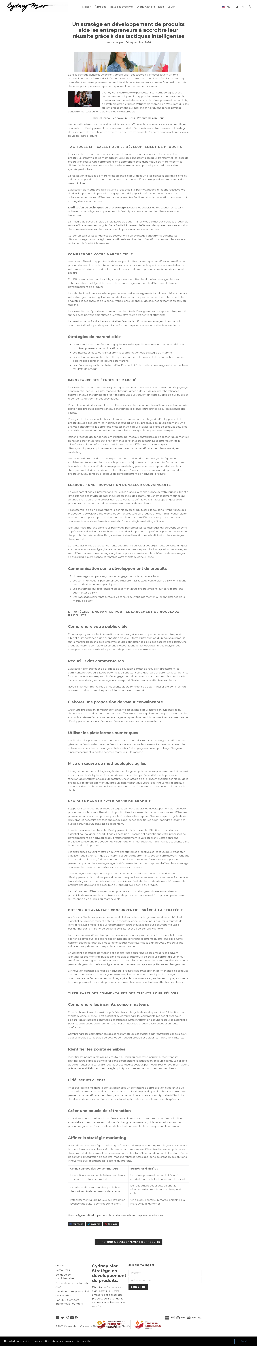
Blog (161, 6)
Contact (60, 1265)
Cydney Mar (70, 1326)
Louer (171, 6)
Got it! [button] (244, 1341)
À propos (100, 6)
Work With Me (146, 6)
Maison (86, 6)
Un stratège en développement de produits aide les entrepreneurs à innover (116, 1215)
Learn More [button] (86, 1341)
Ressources (63, 1270)
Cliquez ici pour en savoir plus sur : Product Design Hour (128, 118)
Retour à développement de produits (130, 1242)
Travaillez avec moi (121, 6)
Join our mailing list (141, 1265)
